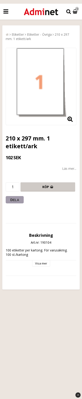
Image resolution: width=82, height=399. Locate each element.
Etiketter (18, 34)
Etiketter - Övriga (39, 34)
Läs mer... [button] (69, 168)
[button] (76, 11)
